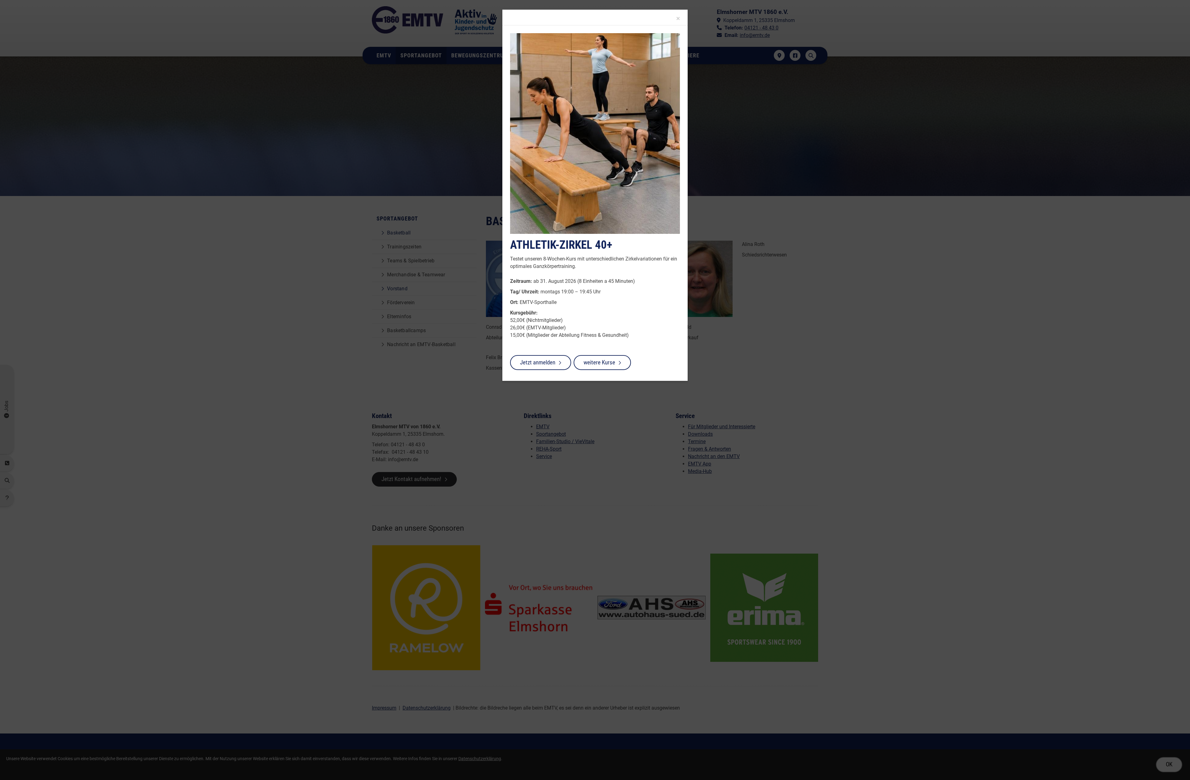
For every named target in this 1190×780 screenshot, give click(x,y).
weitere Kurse (599, 362)
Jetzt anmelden (537, 362)
